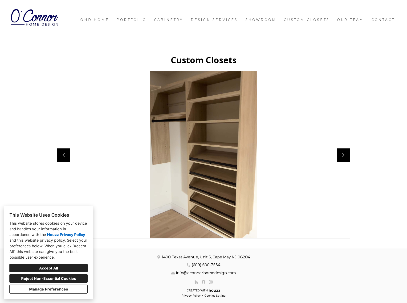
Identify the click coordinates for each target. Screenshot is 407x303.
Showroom (261, 20)
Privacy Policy (191, 295)
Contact (383, 20)
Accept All (48, 268)
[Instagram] (211, 282)
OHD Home (94, 20)
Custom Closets (307, 20)
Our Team (350, 20)
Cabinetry (168, 20)
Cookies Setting (214, 295)
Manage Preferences (48, 289)
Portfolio (132, 20)
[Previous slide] (63, 155)
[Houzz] (196, 282)
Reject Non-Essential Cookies (48, 278)
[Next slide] (343, 155)
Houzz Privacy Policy (66, 234)
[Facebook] (203, 282)
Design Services (214, 20)
